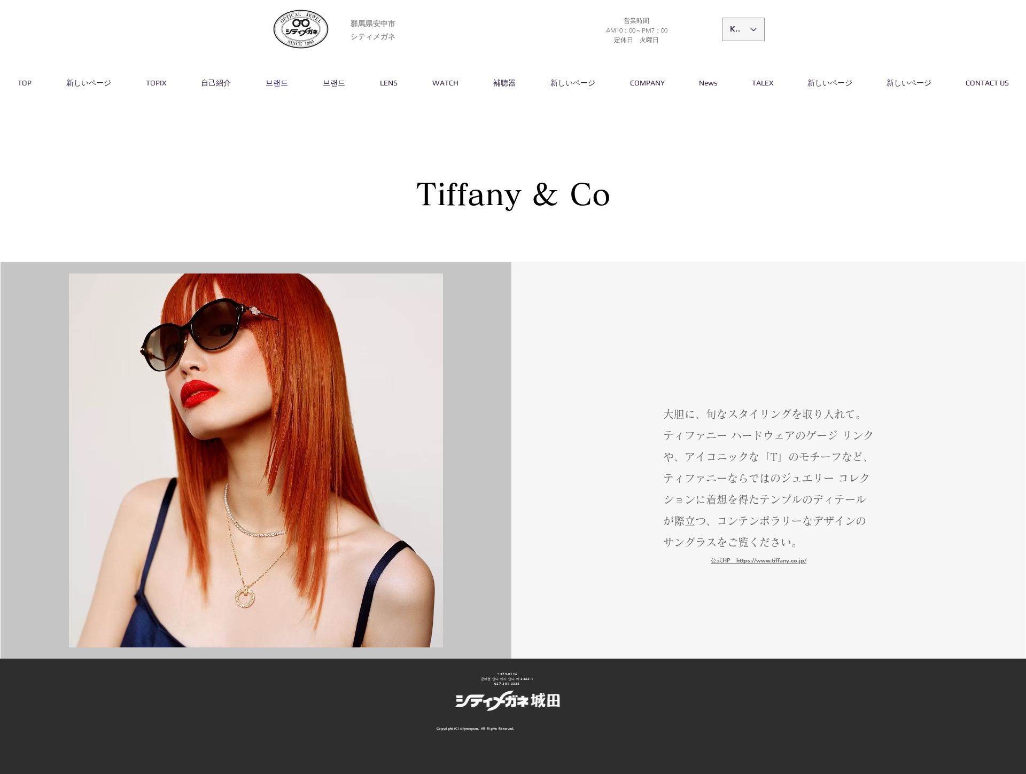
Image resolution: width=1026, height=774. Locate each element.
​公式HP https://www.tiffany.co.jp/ (758, 560)
